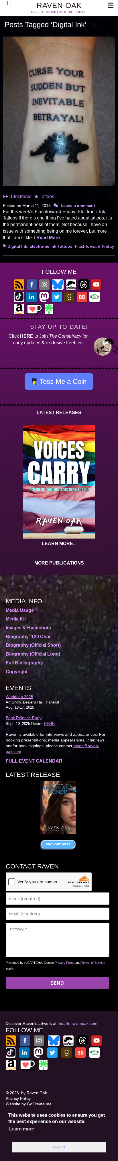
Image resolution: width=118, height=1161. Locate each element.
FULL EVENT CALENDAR (34, 761)
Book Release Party (24, 717)
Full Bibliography (24, 662)
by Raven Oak (34, 1093)
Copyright (16, 671)
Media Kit (16, 618)
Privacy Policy (64, 962)
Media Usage (20, 610)
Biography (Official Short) (33, 645)
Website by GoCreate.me (29, 1104)
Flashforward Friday (94, 246)
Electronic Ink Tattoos (51, 246)
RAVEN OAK (59, 5)
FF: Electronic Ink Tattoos (28, 196)
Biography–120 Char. (29, 636)
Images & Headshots (28, 627)
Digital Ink (17, 246)
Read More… (50, 237)
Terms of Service (93, 962)
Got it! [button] (59, 1147)
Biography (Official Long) (33, 654)
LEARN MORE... (59, 543)
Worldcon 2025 (19, 696)
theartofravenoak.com (77, 1023)
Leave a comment (78, 205)
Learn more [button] (21, 1128)
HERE (26, 336)
